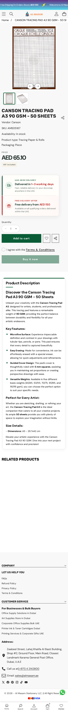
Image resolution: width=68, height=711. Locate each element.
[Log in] (56, 14)
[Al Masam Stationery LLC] (34, 14)
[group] (9, 98)
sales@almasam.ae (26, 675)
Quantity (6, 222)
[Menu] (3, 14)
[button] (64, 14)
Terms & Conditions (40, 249)
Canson (16, 122)
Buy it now (30, 259)
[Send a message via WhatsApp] (62, 692)
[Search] (11, 14)
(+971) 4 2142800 (28, 668)
